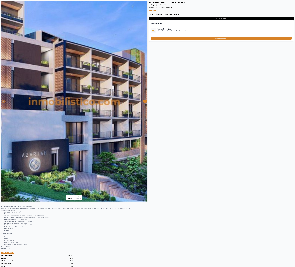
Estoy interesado (221, 18)
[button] (4, 101)
